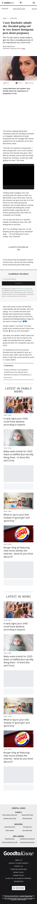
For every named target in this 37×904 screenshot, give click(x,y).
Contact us (18, 866)
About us (18, 860)
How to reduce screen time (9, 815)
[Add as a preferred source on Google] (18, 888)
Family (5, 18)
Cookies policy (18, 875)
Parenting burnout (10, 838)
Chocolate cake (27, 827)
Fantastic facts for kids (9, 818)
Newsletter (30, 83)
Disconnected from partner (27, 842)
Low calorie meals (27, 830)
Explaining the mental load (27, 838)
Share (7, 83)
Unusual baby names (27, 815)
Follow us (20, 83)
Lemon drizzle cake (9, 827)
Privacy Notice (26, 290)
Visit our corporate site (26, 896)
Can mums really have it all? (10, 842)
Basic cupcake (10, 830)
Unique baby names (19, 8)
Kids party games (27, 818)
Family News (13, 18)
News (23, 48)
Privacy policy (18, 872)
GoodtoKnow (9, 46)
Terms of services (24, 288)
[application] (18, 175)
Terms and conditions (18, 869)
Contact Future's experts (18, 863)
